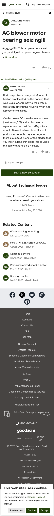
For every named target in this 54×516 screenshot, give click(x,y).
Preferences (16, 510)
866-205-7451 (29, 423)
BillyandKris (30, 258)
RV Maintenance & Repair (27, 386)
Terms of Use (30, 472)
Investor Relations (30, 466)
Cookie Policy (35, 497)
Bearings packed (20, 276)
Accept (44, 510)
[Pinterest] (27, 301)
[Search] (27, 4)
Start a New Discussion (27, 172)
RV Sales (27, 374)
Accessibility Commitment (30, 478)
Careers (29, 439)
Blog (19, 439)
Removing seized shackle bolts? (28, 264)
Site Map (27, 337)
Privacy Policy (30, 455)
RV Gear (27, 380)
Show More (11, 57)
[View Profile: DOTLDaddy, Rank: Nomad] (6, 22)
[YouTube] (32, 294)
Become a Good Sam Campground (27, 355)
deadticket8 (31, 280)
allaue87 (29, 246)
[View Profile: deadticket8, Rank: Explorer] (6, 278)
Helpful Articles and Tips (27, 404)
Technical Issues (12, 13)
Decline (32, 510)
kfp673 (28, 269)
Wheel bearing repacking (24, 231)
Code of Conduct (27, 344)
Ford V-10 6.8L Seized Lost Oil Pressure (27, 242)
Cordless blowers (20, 253)
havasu (13, 86)
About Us (27, 319)
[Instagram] (41, 294)
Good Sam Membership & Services (27, 391)
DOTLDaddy (16, 21)
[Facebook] (12, 294)
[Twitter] (22, 294)
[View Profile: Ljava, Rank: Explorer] (6, 233)
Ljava (26, 235)
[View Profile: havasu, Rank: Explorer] (6, 88)
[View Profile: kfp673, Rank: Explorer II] (6, 267)
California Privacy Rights (30, 460)
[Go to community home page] (15, 4)
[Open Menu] (50, 13)
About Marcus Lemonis (27, 367)
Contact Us (27, 325)
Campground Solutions (27, 397)
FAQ (27, 331)
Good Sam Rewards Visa (27, 361)
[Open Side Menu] (4, 4)
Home (27, 314)
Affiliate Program (27, 350)
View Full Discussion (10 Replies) (20, 79)
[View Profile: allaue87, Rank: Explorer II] (6, 244)
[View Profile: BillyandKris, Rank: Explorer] (6, 256)
